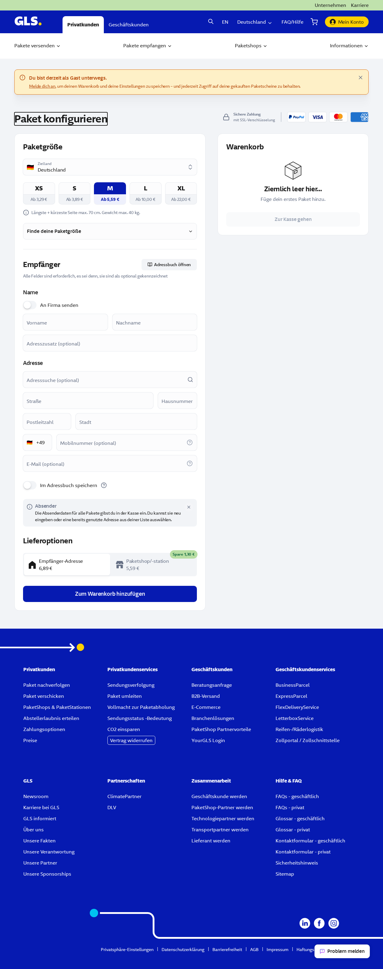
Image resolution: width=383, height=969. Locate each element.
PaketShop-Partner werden (222, 807)
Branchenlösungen (213, 718)
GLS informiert (39, 818)
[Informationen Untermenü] (366, 46)
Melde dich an (42, 86)
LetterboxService (295, 718)
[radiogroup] (110, 193)
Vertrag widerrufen (131, 740)
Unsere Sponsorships (47, 874)
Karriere (360, 5)
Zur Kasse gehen (293, 219)
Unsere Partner (40, 863)
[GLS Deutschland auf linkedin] (305, 927)
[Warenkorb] (314, 21)
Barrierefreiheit (227, 949)
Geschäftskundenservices (305, 669)
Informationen (346, 45)
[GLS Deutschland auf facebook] (319, 927)
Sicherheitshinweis (297, 863)
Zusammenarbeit (211, 781)
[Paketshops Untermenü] (265, 46)
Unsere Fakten (39, 841)
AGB (254, 949)
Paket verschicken (43, 696)
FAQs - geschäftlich (297, 796)
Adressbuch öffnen (172, 264)
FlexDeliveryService (297, 707)
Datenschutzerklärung (183, 949)
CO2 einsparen (123, 729)
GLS (28, 781)
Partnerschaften (126, 781)
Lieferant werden (211, 841)
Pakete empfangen (144, 45)
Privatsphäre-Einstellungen (127, 949)
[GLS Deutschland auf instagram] (333, 927)
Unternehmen (330, 5)
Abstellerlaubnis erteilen (51, 718)
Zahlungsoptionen (44, 729)
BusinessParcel (293, 685)
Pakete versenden (34, 45)
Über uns (33, 829)
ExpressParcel (291, 696)
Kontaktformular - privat (303, 852)
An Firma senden (59, 305)
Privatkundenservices (132, 669)
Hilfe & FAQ (289, 781)
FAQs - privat (290, 807)
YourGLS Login (208, 740)
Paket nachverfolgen (46, 685)
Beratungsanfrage (212, 685)
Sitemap (285, 874)
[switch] (30, 305)
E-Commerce (206, 707)
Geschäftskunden (212, 669)
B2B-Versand (206, 696)
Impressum (277, 949)
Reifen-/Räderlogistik (299, 729)
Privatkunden (39, 669)
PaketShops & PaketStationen (57, 707)
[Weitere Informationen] (189, 442)
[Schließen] (361, 78)
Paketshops (248, 45)
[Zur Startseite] (34, 22)
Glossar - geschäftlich (300, 818)
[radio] (39, 193)
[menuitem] (37, 46)
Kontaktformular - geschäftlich (310, 841)
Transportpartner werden (220, 829)
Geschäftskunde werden (219, 796)
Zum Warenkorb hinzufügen (110, 593)
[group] (110, 564)
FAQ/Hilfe (292, 22)
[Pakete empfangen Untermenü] (169, 46)
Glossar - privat (293, 829)
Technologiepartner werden (223, 818)
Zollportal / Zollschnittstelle (308, 740)
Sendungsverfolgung (130, 685)
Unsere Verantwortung (49, 852)
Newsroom (35, 796)
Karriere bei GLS (41, 807)
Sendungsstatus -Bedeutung (139, 718)
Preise (30, 740)
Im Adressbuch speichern (68, 485)
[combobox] (110, 167)
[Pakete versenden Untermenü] (58, 46)
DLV (111, 807)
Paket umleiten (124, 696)
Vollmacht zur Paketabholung (141, 707)
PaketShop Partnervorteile (221, 729)
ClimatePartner (124, 796)
